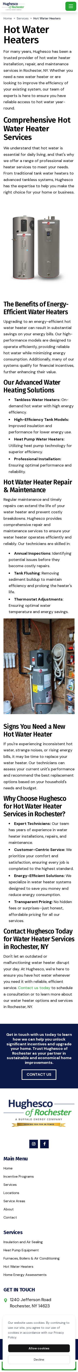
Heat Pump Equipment (21, 1250)
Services (23, 18)
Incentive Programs (18, 1176)
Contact (10, 1217)
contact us (39, 1074)
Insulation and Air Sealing (23, 1242)
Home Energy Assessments (25, 1274)
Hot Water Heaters (18, 1266)
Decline (39, 1359)
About (8, 1209)
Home (7, 18)
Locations (11, 1193)
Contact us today (34, 987)
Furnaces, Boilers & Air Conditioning (31, 1258)
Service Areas (14, 1201)
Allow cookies (39, 1348)
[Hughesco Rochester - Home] (33, 6)
